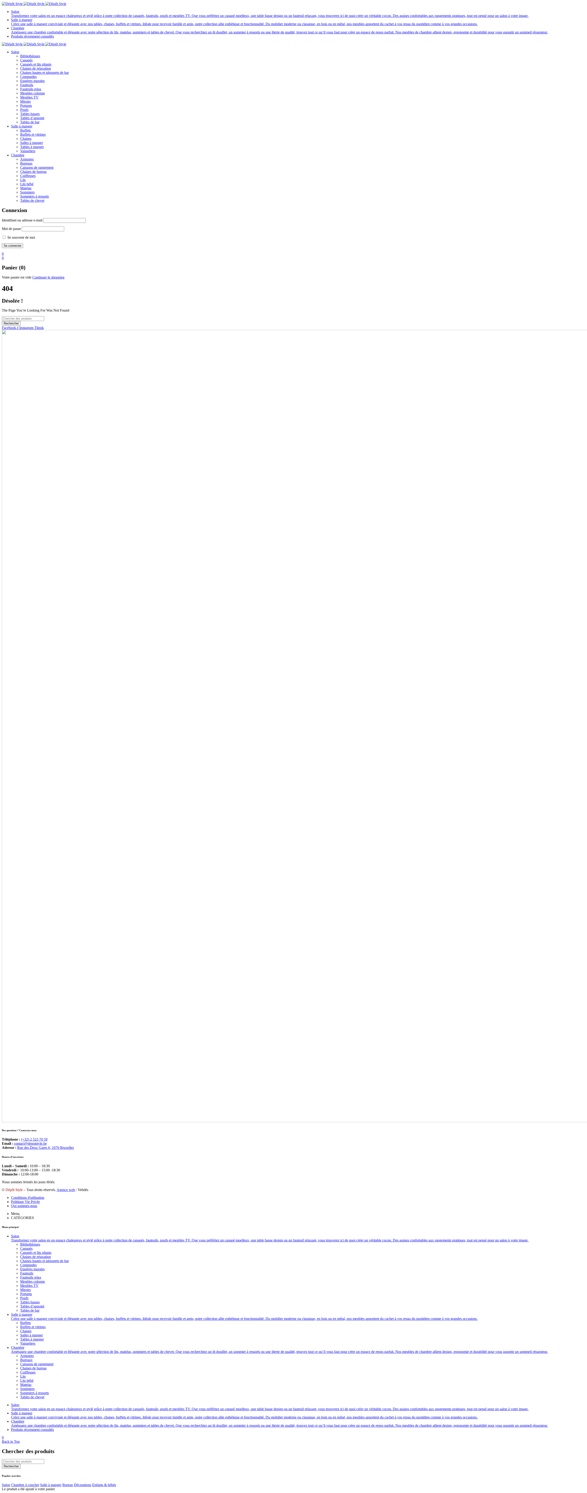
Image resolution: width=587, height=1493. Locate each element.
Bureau (67, 1485)
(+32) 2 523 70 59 (34, 1139)
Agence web (66, 1190)
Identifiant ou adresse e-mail (22, 220)
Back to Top (11, 1441)
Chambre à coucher (25, 1485)
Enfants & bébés (104, 1485)
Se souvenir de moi (20, 237)
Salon (6, 1485)
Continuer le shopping (48, 277)
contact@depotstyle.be (30, 1143)
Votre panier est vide (16, 277)
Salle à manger (50, 1485)
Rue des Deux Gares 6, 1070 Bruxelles (45, 1148)
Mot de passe (11, 229)
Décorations (82, 1485)
